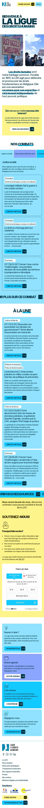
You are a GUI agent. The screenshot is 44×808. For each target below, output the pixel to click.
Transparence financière (11, 769)
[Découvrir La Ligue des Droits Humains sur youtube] (11, 754)
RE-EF (21, 559)
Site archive (6, 777)
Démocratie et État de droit (25, 154)
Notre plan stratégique (10, 766)
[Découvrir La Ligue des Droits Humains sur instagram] (7, 754)
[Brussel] (14, 790)
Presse (4, 774)
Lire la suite (8, 206)
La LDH (5, 760)
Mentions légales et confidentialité (15, 780)
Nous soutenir (7, 763)
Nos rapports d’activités (11, 772)
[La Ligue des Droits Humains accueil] (22, 747)
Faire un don (24, 4)
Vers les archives (20, 129)
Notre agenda (13, 676)
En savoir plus (13, 648)
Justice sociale (6, 154)
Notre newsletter (13, 803)
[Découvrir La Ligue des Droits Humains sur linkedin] (14, 754)
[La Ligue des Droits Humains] (7, 4)
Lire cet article (14, 211)
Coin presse (12, 704)
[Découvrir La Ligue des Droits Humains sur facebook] (3, 754)
